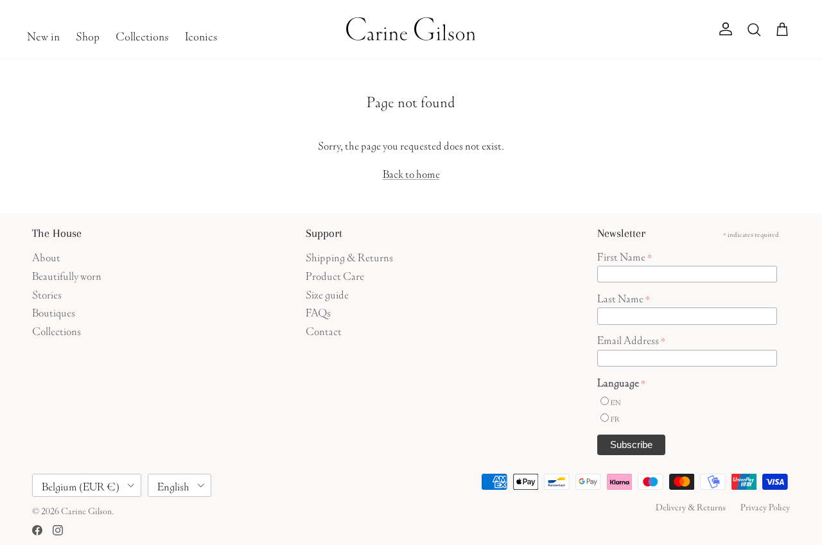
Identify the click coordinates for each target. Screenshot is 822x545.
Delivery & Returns (691, 506)
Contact (324, 330)
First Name (624, 255)
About (46, 256)
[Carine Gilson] (411, 29)
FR (615, 418)
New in (43, 35)
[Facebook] (37, 530)
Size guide (327, 293)
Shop (88, 35)
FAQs (318, 311)
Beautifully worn (66, 274)
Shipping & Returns (349, 256)
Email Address (631, 339)
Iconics (201, 35)
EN (615, 401)
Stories (47, 293)
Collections (142, 35)
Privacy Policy (765, 506)
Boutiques (53, 311)
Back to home (411, 172)
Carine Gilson (86, 510)
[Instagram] (58, 530)
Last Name (623, 297)
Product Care (335, 274)
